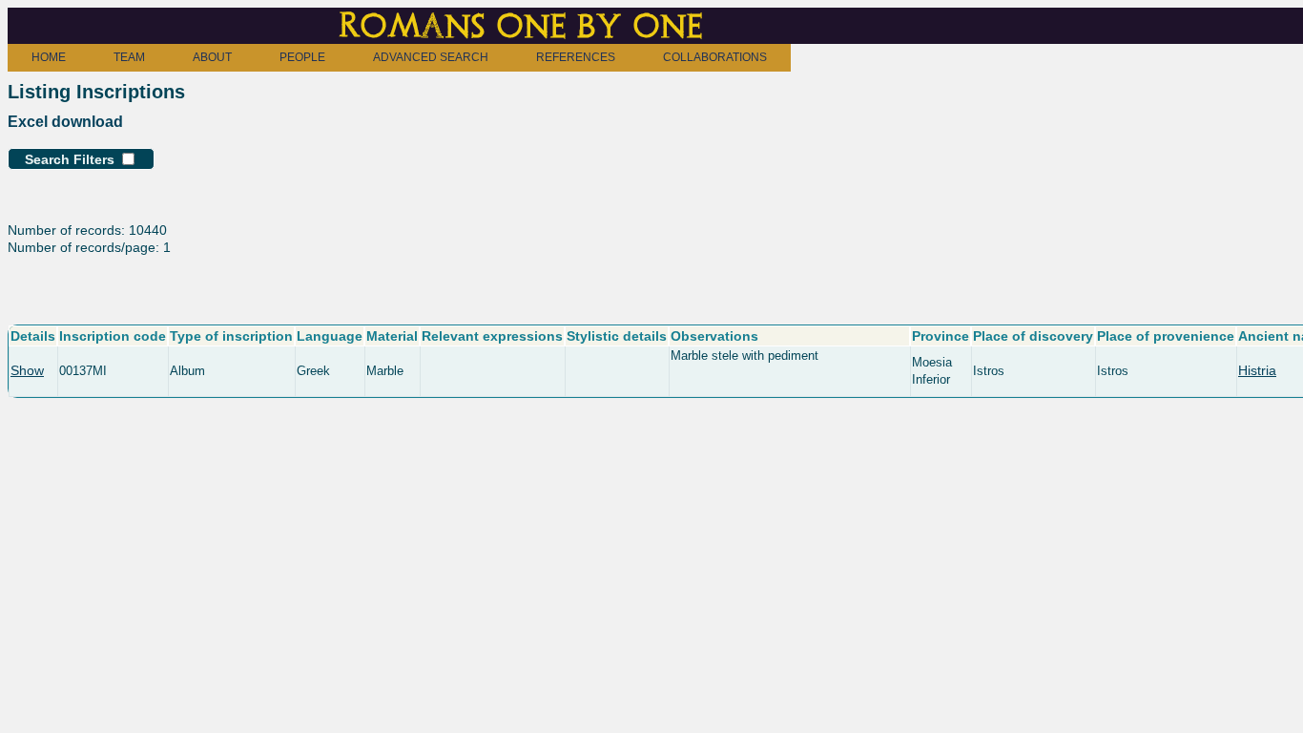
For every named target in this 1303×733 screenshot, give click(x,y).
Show (27, 370)
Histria (1257, 370)
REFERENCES (575, 57)
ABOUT (212, 57)
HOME (48, 57)
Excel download (65, 122)
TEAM (129, 57)
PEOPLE (302, 57)
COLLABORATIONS (715, 57)
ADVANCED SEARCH (430, 57)
